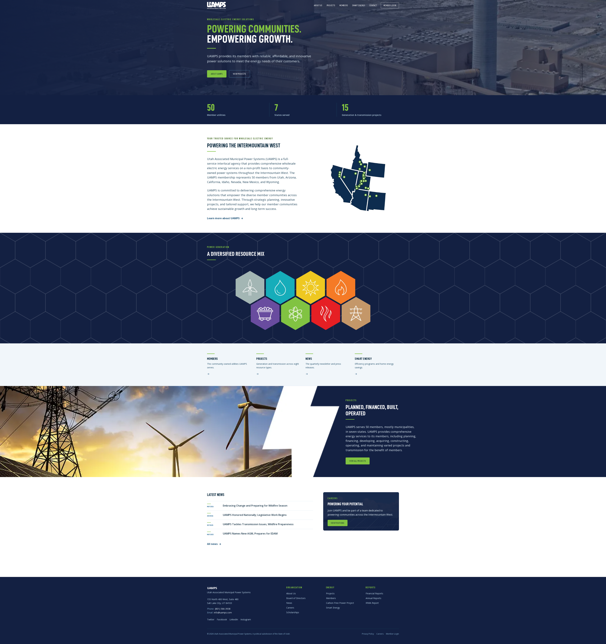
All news (214, 544)
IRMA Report (372, 602)
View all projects (357, 461)
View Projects (239, 74)
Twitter (210, 619)
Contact (373, 5)
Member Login (389, 5)
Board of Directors (296, 598)
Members (343, 5)
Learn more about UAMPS (225, 218)
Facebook (222, 619)
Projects (331, 5)
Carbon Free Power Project (340, 602)
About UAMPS (217, 74)
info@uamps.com (223, 612)
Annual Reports (373, 598)
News (289, 602)
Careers (290, 607)
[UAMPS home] (216, 5)
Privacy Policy (368, 633)
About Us (318, 5)
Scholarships (292, 612)
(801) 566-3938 (222, 608)
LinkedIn (233, 619)
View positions (337, 523)
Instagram (246, 619)
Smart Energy (358, 5)
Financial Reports (374, 593)
